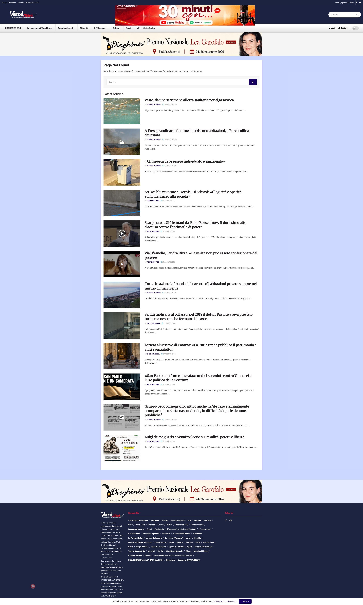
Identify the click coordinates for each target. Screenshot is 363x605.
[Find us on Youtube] (360, 2)
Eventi (149, 529)
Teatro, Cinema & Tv (136, 551)
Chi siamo (12, 2)
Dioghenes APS (182, 524)
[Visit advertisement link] (185, 15)
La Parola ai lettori (135, 538)
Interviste (166, 533)
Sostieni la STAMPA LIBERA (189, 560)
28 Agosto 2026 (170, 139)
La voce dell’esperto (154, 538)
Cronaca (151, 524)
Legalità (197, 538)
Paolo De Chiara (153, 323)
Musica (180, 542)
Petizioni (189, 542)
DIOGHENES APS (32, 2)
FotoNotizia (159, 529)
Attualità (84, 28)
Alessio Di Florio (154, 104)
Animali (165, 520)
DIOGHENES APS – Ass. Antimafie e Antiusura (173, 555)
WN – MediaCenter (146, 28)
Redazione (170, 560)
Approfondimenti (65, 28)
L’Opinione (197, 533)
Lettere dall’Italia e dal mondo (140, 542)
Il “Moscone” (100, 28)
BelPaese (207, 520)
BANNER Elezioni (135, 555)
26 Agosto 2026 (168, 384)
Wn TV (160, 551)
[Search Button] (358, 14)
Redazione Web (153, 201)
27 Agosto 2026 (168, 262)
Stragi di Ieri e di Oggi (203, 546)
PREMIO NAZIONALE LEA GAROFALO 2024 (145, 560)
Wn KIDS (151, 551)
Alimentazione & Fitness (138, 520)
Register (344, 28)
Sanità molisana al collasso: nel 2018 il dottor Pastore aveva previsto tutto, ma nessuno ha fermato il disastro (198, 316)
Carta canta (140, 524)
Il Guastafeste (134, 533)
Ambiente (155, 520)
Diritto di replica (197, 524)
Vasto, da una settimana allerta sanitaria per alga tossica (189, 100)
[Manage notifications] (33, 586)
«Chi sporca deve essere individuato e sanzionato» (185, 161)
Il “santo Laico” (205, 529)
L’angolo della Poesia (181, 533)
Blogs (4, 2)
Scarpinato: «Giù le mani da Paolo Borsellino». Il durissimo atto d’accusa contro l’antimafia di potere (195, 224)
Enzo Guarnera (153, 354)
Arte (189, 520)
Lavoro (188, 538)
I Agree (245, 601)
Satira (130, 546)
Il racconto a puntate (151, 533)
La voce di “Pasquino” (174, 538)
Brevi (130, 524)
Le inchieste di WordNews (39, 28)
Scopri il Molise (142, 546)
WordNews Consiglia (174, 551)
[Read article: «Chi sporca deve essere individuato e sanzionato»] (122, 172)
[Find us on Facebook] (356, 2)
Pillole (198, 542)
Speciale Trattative (176, 546)
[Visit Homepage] (20, 14)
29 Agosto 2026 (170, 104)
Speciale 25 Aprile (158, 546)
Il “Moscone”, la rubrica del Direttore (181, 529)
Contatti (21, 2)
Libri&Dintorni (160, 542)
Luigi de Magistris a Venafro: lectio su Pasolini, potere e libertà (194, 437)
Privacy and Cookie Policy (225, 601)
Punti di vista (208, 542)
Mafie (171, 542)
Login (333, 28)
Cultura (116, 28)
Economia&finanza (136, 529)
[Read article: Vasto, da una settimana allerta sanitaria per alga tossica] (122, 111)
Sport (128, 28)
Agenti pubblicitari (201, 551)
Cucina (161, 524)
